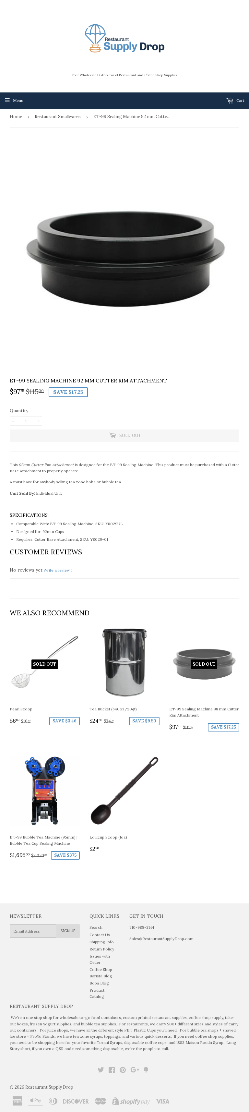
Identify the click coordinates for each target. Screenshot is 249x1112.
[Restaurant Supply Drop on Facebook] (111, 1071)
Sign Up (68, 931)
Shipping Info (101, 941)
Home (16, 116)
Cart (239, 100)
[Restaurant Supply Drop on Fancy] (146, 1071)
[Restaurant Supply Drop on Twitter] (101, 1071)
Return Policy (101, 949)
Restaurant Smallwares (58, 116)
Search (95, 927)
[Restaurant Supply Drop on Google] (134, 1071)
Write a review (56, 570)
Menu (18, 100)
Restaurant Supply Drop (49, 1087)
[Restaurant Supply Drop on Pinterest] (122, 1071)
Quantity (19, 411)
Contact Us (99, 934)
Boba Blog (99, 983)
